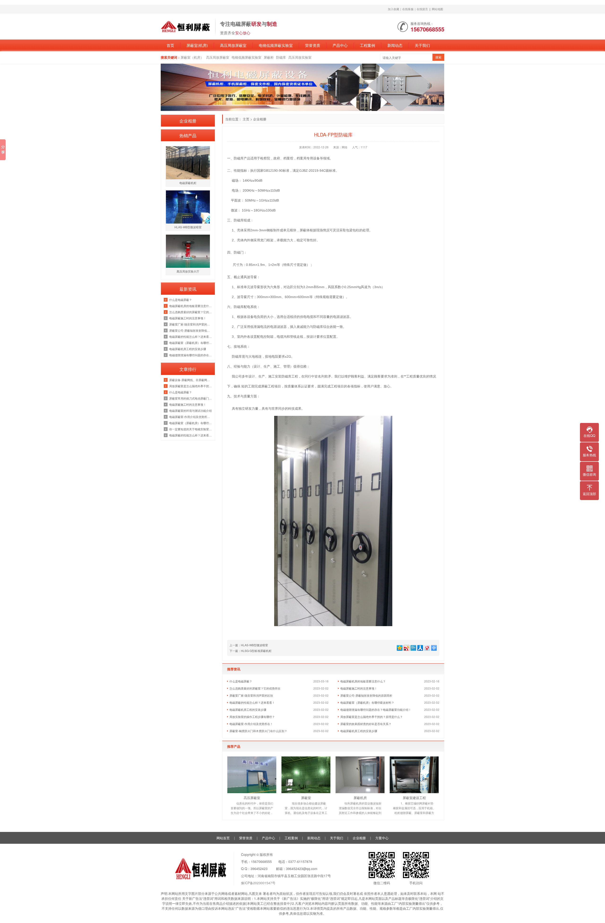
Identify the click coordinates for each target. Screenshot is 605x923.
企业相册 (259, 119)
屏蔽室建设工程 (414, 797)
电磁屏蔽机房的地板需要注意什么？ (363, 681)
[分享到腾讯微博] (413, 647)
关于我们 (422, 45)
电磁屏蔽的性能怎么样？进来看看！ (252, 702)
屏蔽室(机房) (197, 45)
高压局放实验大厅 (188, 271)
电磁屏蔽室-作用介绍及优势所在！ (251, 724)
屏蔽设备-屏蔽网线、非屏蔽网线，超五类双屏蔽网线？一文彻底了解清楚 (190, 380)
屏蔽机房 (360, 797)
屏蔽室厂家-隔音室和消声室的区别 (251, 695)
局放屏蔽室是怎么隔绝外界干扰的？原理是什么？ (371, 717)
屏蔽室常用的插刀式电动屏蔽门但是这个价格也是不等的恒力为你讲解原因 (190, 398)
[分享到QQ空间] (399, 647)
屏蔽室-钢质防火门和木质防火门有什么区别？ (258, 731)
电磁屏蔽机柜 (187, 183)
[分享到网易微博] (426, 647)
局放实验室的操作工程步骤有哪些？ (252, 717)
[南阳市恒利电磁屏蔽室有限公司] (186, 26)
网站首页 (223, 837)
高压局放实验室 (299, 57)
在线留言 (422, 9)
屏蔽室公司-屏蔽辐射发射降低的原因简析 (366, 695)
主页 (246, 119)
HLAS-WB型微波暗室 (188, 227)
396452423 (259, 868)
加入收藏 (393, 9)
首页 (170, 45)
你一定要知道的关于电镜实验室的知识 (190, 429)
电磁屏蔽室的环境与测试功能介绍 (190, 411)
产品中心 (340, 45)
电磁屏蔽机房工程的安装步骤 (247, 710)
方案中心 (382, 837)
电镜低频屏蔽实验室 (276, 45)
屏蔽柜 (269, 57)
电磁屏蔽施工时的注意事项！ (358, 688)
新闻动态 (394, 45)
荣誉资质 (312, 45)
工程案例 (367, 45)
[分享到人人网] (419, 647)
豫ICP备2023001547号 (258, 882)
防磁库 (281, 57)
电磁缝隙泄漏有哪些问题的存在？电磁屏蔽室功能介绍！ (375, 710)
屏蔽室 (306, 797)
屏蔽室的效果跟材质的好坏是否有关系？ (365, 724)
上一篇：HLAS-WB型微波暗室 (248, 645)
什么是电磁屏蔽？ (240, 681)
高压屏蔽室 (252, 797)
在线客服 (408, 9)
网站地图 (437, 9)
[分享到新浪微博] (406, 647)
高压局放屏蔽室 (233, 45)
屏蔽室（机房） (192, 57)
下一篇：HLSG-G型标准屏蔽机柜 (250, 651)
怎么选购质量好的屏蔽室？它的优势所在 (255, 688)
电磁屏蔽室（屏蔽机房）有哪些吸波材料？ (367, 702)
